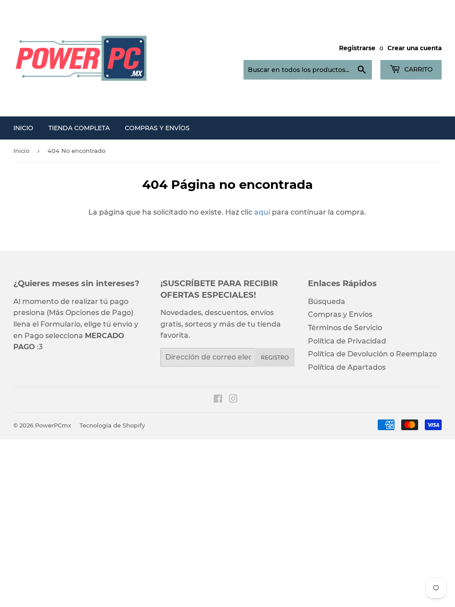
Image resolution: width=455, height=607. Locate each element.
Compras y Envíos (157, 128)
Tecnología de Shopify (112, 425)
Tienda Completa (79, 128)
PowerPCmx (53, 425)
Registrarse (357, 48)
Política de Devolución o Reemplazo (372, 354)
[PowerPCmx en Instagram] (233, 399)
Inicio (23, 128)
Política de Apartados (347, 367)
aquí (262, 212)
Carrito (418, 69)
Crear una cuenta (414, 48)
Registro (275, 357)
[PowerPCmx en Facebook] (218, 399)
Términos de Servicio (345, 327)
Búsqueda (326, 301)
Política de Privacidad (347, 341)
